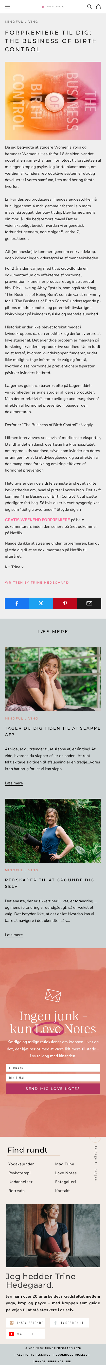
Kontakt (62, 1191)
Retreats (16, 1191)
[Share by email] (89, 603)
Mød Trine (64, 1164)
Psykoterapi (19, 1173)
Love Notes (66, 1173)
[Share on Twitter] (41, 603)
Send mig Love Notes (53, 1088)
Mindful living (21, 21)
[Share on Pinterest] (65, 603)
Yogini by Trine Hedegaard (51, 1348)
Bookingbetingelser (72, 1355)
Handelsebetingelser (53, 1361)
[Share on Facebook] (17, 603)
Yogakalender (21, 1164)
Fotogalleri (65, 1182)
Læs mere (14, 783)
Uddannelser (20, 1182)
